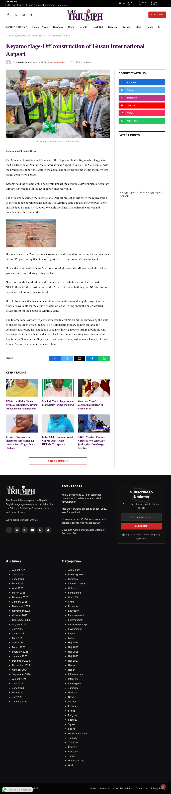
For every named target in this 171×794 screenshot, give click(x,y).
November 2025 (21, 610)
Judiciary (73, 687)
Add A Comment (58, 461)
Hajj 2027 (73, 660)
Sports (71, 728)
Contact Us (142, 3)
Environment (59, 62)
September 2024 (21, 674)
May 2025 (17, 638)
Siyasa (71, 724)
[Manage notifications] (163, 786)
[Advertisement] (142, 170)
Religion (72, 715)
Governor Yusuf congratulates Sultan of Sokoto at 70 (90, 404)
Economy (73, 606)
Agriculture (74, 569)
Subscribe (157, 14)
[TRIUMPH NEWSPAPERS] (85, 15)
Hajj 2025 (73, 647)
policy (157, 534)
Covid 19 (73, 597)
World (71, 765)
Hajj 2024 (98, 27)
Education (73, 610)
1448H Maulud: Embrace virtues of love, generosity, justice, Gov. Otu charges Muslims (92, 442)
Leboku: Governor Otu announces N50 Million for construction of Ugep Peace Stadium (20, 442)
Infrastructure (75, 674)
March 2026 (18, 592)
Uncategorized (76, 760)
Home (122, 3)
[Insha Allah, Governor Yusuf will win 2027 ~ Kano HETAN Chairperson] (58, 423)
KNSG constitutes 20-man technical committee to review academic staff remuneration (38, 5)
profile (71, 710)
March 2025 (18, 647)
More (138, 27)
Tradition (73, 742)
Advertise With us (122, 788)
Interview (73, 678)
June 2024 (18, 687)
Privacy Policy (155, 3)
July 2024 (17, 683)
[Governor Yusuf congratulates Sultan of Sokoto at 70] (94, 388)
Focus (71, 638)
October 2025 (20, 615)
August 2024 (19, 678)
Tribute (72, 756)
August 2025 (19, 624)
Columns (72, 588)
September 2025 (21, 619)
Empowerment (76, 615)
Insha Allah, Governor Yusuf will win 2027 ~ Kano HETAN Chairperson (57, 440)
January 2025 (19, 656)
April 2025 (17, 642)
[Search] (159, 27)
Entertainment (75, 619)
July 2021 (17, 697)
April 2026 (17, 588)
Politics (72, 706)
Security (112, 27)
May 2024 (17, 692)
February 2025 (20, 651)
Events (83, 27)
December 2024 (21, 660)
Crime (71, 27)
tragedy (72, 747)
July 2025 (17, 628)
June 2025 (18, 633)
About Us (130, 3)
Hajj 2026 (73, 656)
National (72, 692)
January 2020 (19, 701)
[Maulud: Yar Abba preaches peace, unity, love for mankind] (58, 388)
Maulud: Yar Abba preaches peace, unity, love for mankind (58, 403)
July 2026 (17, 574)
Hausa (150, 27)
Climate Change (77, 583)
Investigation (75, 683)
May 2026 (17, 583)
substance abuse (77, 733)
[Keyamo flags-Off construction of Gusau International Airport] (58, 104)
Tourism (72, 737)
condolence (74, 592)
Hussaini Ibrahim (24, 62)
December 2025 (21, 606)
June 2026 (18, 578)
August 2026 (19, 569)
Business (58, 27)
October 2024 (20, 669)
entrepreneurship (77, 624)
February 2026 (20, 597)
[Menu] (164, 27)
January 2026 (19, 601)
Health (71, 669)
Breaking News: (76, 574)
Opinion (126, 27)
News (45, 27)
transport (73, 751)
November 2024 (21, 665)
